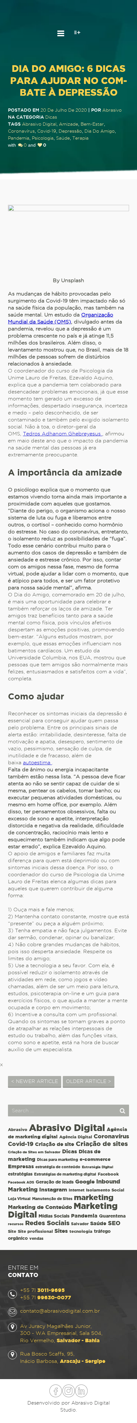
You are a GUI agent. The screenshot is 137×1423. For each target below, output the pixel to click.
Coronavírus (21, 131)
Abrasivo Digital (39, 124)
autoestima (37, 762)
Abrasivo (17, 1129)
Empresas (21, 1166)
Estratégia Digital (97, 1167)
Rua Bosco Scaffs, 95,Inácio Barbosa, (62, 1357)
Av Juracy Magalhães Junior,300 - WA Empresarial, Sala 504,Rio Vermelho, (61, 1333)
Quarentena (112, 1215)
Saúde (63, 138)
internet (76, 1190)
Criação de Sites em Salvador (34, 1152)
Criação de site (54, 1144)
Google (85, 1181)
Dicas (51, 117)
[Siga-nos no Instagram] (68, 1388)
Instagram (53, 1189)
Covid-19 (46, 131)
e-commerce (95, 1159)
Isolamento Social (105, 1190)
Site (12, 1231)
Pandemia (18, 138)
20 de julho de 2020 (63, 110)
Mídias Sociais (54, 1215)
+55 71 (42, 1290)
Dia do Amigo (99, 131)
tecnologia (80, 1231)
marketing (93, 1197)
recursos (16, 1224)
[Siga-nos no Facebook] (55, 1388)
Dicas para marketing (57, 1159)
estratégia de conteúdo (57, 1167)
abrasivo (112, 110)
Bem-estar (92, 124)
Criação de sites (102, 1143)
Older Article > (88, 1081)
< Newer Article (34, 1081)
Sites (61, 1231)
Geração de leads (55, 1181)
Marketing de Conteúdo (40, 1207)
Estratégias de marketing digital (65, 1174)
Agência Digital (75, 1137)
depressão (70, 131)
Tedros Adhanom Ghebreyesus (62, 433)
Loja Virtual (19, 1199)
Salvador (80, 1224)
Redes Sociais (47, 1222)
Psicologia (43, 138)
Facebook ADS (21, 1182)
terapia (80, 138)
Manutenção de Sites (52, 1199)
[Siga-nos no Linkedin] (81, 1388)
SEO (114, 1223)
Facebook (108, 1174)
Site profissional (35, 1231)
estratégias (20, 1174)
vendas (36, 1238)
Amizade (68, 124)
